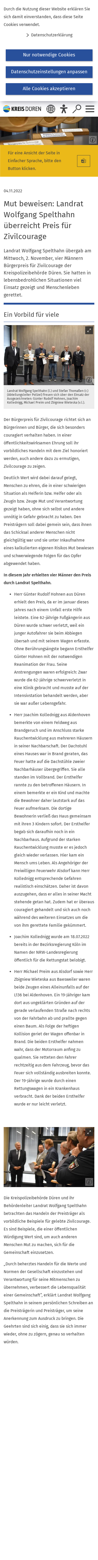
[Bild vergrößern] (49, 355)
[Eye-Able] (63, 108)
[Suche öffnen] (76, 108)
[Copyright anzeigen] (91, 139)
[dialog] (49, 50)
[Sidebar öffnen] (89, 108)
